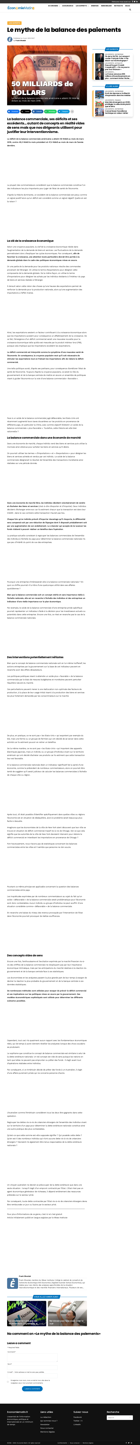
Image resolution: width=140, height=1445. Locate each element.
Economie (53, 5)
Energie (95, 5)
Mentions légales (47, 1432)
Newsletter (45, 1424)
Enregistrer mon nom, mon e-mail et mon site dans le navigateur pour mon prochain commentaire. (30, 1381)
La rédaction (45, 1417)
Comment (12, 1352)
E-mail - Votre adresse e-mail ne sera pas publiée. (26, 1372)
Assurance (67, 5)
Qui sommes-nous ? (48, 1421)
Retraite (118, 5)
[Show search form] (130, 10)
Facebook (78, 1417)
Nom (10, 1364)
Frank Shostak (25, 1276)
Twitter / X (78, 1421)
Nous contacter (47, 1428)
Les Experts (81, 5)
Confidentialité (62, 1443)
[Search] (130, 1417)
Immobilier (106, 5)
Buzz (127, 5)
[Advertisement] (47, 165)
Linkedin (77, 1424)
